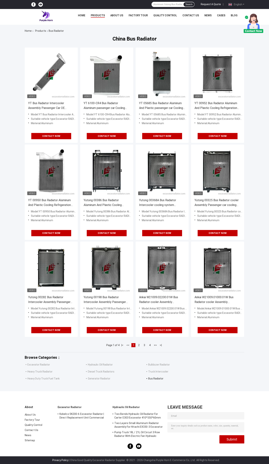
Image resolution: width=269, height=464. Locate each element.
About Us (116, 15)
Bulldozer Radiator (159, 364)
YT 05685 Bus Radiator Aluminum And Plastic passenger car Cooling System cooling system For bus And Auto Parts (161, 105)
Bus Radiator (155, 378)
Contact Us (190, 15)
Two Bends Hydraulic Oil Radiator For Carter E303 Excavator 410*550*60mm (137, 415)
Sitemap (30, 440)
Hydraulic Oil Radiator (100, 364)
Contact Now (51, 136)
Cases (221, 15)
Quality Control (165, 15)
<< (127, 345)
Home (81, 15)
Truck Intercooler (158, 371)
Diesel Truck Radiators (101, 371)
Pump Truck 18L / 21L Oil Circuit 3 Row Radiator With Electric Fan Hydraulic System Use (137, 435)
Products (98, 15)
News (208, 15)
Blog (234, 15)
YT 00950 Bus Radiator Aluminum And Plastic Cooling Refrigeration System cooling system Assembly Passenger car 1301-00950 (50, 202)
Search (189, 4)
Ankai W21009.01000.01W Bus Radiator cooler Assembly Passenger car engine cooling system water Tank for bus (214, 299)
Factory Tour (138, 15)
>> (155, 345)
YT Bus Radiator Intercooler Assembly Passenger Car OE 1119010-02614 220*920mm (47, 105)
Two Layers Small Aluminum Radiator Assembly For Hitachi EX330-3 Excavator (138, 425)
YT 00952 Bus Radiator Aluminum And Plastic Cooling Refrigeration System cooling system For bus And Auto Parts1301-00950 (216, 105)
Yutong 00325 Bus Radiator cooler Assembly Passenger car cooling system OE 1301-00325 (217, 202)
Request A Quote (211, 4)
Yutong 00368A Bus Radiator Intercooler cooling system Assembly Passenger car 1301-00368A (159, 202)
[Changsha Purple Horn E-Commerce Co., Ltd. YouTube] (40, 4)
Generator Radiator (99, 378)
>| (161, 345)
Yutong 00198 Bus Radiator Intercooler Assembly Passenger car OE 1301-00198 (105, 299)
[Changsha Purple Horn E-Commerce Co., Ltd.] (46, 16)
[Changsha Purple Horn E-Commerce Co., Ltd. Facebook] (33, 4)
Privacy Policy (60, 460)
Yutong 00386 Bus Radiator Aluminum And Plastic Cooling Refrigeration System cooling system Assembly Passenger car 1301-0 (105, 202)
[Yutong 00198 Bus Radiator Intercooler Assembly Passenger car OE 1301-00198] (107, 268)
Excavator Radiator (38, 364)
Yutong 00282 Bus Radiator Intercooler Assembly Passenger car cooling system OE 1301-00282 (51, 299)
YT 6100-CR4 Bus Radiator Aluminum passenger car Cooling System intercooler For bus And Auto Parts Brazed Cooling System (106, 105)
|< (122, 345)
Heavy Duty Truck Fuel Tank (43, 378)
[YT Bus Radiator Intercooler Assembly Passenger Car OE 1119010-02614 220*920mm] (51, 74)
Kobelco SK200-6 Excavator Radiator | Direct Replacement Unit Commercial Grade (81, 416)
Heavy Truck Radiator (40, 371)
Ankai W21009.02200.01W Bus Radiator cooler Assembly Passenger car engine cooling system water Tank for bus (158, 299)
